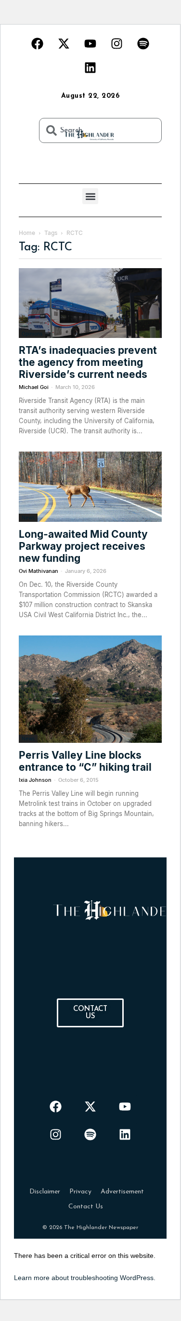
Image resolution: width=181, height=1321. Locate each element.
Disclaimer (44, 1191)
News (28, 517)
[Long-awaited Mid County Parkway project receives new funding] (90, 486)
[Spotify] (143, 43)
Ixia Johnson (35, 780)
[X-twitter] (64, 43)
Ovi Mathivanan (38, 571)
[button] (90, 196)
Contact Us (85, 1206)
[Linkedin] (90, 67)
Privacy (80, 1191)
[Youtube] (90, 43)
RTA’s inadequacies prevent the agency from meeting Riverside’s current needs (88, 362)
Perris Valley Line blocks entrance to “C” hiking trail (85, 761)
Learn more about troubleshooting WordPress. (84, 1278)
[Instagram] (117, 43)
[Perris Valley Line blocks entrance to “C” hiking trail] (90, 689)
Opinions (32, 334)
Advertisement (122, 1191)
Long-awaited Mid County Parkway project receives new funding (83, 546)
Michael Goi (34, 387)
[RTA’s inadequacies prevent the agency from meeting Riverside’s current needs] (90, 303)
